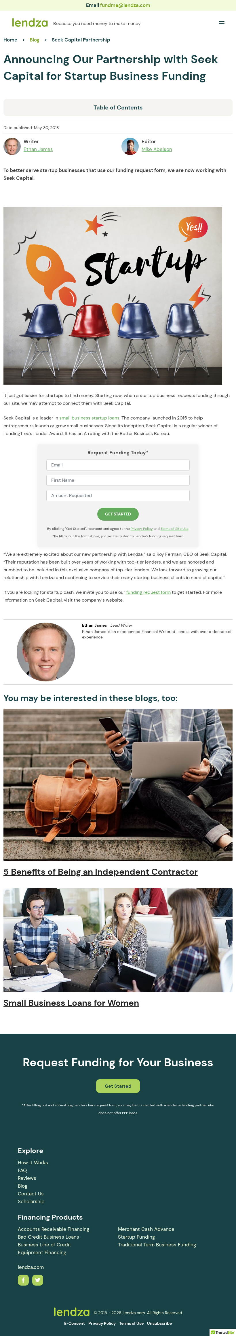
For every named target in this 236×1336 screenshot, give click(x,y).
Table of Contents (118, 107)
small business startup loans (89, 418)
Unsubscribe (159, 1323)
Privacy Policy (142, 528)
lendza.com (31, 1267)
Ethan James (38, 149)
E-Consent (74, 1323)
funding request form (148, 592)
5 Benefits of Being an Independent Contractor (100, 871)
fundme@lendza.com (125, 5)
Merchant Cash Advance (146, 1229)
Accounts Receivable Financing (53, 1229)
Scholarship (31, 1201)
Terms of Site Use (175, 528)
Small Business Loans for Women (71, 1002)
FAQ (22, 1170)
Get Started (118, 1086)
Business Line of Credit (44, 1244)
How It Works (33, 1162)
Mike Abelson (157, 149)
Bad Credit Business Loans (48, 1237)
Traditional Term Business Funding (157, 1244)
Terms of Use (131, 1323)
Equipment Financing (42, 1252)
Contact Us (31, 1194)
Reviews (27, 1178)
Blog (22, 1186)
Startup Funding (136, 1237)
